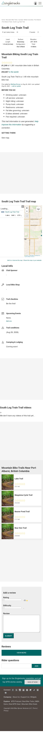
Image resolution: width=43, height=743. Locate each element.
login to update (11, 335)
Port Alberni (37, 20)
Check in (19, 34)
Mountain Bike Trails (11, 20)
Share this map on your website (32, 260)
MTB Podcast (16, 701)
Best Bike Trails (28, 701)
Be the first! (11, 303)
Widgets (33, 697)
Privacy (6, 711)
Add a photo (22, 32)
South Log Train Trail (19, 22)
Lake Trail (19, 479)
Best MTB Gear (14, 704)
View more (21, 652)
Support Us (25, 697)
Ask (36, 666)
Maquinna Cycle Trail (23, 495)
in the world (13, 71)
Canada (20, 20)
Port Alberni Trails (7, 22)
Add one (9, 321)
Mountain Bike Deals (29, 704)
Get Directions (9, 32)
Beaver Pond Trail (22, 511)
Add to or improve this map (14, 260)
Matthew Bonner (15, 84)
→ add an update (15, 86)
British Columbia (28, 20)
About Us (16, 697)
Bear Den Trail (21, 528)
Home (3, 20)
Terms (35, 708)
